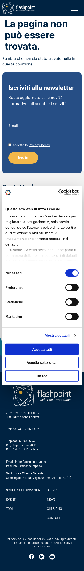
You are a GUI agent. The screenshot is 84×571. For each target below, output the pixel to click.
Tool (10, 508)
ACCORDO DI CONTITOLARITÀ (54, 542)
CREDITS (32, 542)
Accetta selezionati (42, 363)
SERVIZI (52, 490)
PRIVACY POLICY (16, 539)
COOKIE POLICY (36, 539)
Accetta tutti (42, 349)
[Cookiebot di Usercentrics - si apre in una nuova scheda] (59, 192)
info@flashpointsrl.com (30, 461)
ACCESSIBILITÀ (42, 546)
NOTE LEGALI (54, 539)
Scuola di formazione (24, 490)
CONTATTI (54, 518)
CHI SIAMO (54, 508)
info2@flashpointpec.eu (28, 466)
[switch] (72, 287)
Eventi (11, 499)
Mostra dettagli (57, 335)
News (51, 499)
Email (13, 125)
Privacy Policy (39, 145)
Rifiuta (42, 376)
